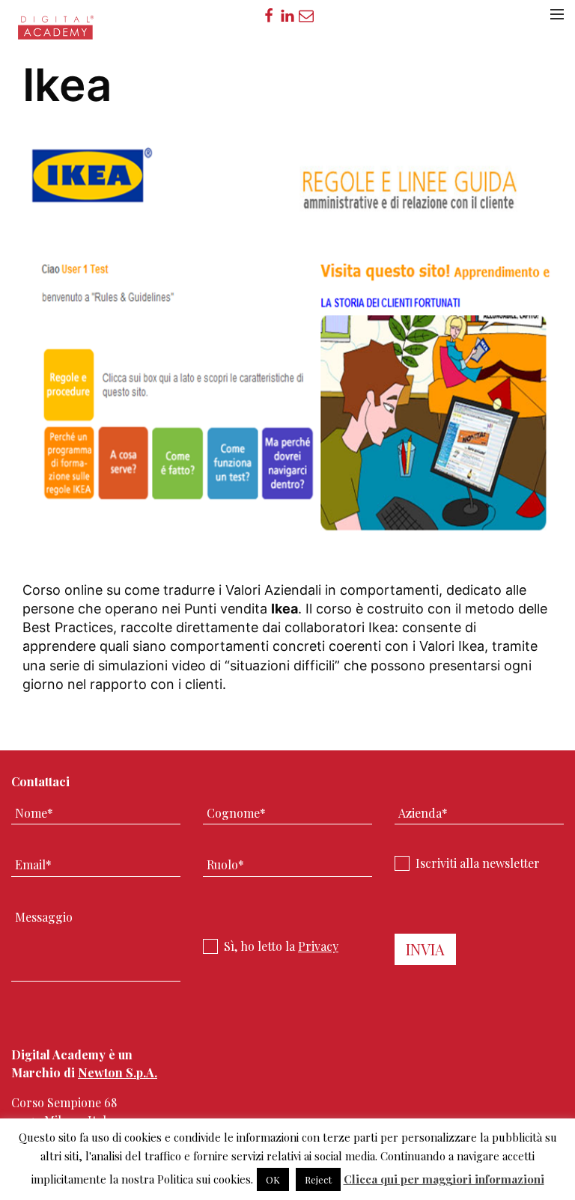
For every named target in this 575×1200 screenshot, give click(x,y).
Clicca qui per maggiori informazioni (444, 1179)
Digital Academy (56, 32)
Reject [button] (318, 1179)
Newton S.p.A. (117, 1072)
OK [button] (273, 1179)
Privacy (318, 946)
